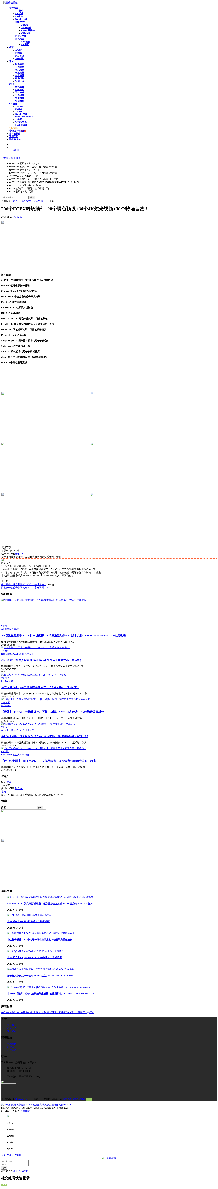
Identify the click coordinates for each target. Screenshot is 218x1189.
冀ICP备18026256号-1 (74, 1099)
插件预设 (13, 8)
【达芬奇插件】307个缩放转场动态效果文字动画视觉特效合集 (39, 939)
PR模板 (19, 53)
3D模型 (19, 119)
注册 (15, 1171)
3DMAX (19, 106)
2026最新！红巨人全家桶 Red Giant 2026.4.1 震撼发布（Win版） (42, 660)
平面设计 (19, 95)
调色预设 (19, 39)
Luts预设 (25, 41)
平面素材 (19, 67)
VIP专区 (5, 626)
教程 (11, 84)
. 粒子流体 (26, 27)
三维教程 (19, 92)
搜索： (4, 807)
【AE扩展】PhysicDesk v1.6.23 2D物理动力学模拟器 (34, 957)
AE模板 (19, 50)
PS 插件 (19, 16)
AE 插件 (19, 10)
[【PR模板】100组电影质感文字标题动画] (29, 915)
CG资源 (13, 103)
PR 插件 (19, 13)
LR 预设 (25, 44)
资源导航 (13, 136)
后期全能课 (15, 158)
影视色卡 (15, 139)
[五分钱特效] (10, 2)
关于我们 (12, 1025)
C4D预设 (25, 33)
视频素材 (19, 64)
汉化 (92, 1012)
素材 (11, 61)
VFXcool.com (21, 1099)
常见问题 (12, 1028)
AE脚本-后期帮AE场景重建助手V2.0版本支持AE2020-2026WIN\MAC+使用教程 (63, 635)
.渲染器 (24, 25)
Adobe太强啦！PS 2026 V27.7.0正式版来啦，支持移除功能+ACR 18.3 (44, 736)
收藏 (3, 791)
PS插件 (25, 754)
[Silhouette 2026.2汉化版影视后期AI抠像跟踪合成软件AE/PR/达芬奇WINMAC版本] (50, 897)
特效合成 (19, 89)
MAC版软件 (21, 125)
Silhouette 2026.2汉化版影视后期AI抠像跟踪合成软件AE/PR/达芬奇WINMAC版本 (50, 903)
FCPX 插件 (20, 36)
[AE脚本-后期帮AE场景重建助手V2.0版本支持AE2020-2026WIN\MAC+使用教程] (109, 612)
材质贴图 (19, 75)
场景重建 (14, 629)
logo (87, 1012)
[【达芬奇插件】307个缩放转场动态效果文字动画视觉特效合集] (41, 933)
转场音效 (6, 705)
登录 (9, 782)
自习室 (14, 133)
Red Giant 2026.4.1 (10, 653)
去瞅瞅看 (25, 1111)
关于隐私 (12, 1031)
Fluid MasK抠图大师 (11, 754)
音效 (10, 681)
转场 (42, 1012)
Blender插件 (21, 19)
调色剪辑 (19, 87)
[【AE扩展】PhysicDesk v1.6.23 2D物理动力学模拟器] (35, 951)
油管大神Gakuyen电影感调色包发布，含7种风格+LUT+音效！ (40, 687)
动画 (83, 1012)
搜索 (32, 197)
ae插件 (4, 1012)
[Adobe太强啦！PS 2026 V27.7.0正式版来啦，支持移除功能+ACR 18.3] (38, 724)
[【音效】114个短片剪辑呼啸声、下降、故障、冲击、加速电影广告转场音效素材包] (45, 699)
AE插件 (5, 650)
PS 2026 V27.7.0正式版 (22, 730)
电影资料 (19, 78)
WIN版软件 (21, 122)
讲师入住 (12, 1047)
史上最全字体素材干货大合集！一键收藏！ (23, 584)
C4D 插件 (20, 22)
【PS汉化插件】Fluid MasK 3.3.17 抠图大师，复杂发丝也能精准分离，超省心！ (51, 760)
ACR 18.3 (6, 730)
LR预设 (72, 1012)
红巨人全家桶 (27, 653)
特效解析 (19, 101)
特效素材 (19, 72)
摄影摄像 (19, 98)
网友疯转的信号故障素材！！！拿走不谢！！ (25, 587)
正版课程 (12, 1050)
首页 (5, 158)
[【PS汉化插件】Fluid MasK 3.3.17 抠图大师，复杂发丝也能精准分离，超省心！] (43, 748)
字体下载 (19, 81)
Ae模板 (12, 1012)
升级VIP (19, 553)
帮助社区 (19, 131)
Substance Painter (24, 117)
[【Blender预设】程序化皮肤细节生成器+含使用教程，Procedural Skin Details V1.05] (50, 987)
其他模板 (19, 58)
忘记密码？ (25, 1171)
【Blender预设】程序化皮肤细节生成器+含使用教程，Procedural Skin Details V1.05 (50, 993)
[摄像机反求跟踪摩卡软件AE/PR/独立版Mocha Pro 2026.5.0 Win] (40, 969)
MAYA (18, 109)
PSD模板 (19, 56)
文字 (78, 1012)
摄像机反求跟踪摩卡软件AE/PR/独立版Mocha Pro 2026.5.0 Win (40, 975)
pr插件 (60, 1012)
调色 (38, 1012)
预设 (54, 1012)
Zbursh (18, 111)
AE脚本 (5, 629)
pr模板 (48, 1012)
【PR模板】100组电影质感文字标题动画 (28, 921)
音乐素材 (19, 70)
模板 (11, 47)
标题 (65, 1012)
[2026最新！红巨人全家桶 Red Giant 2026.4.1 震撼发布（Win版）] (35, 647)
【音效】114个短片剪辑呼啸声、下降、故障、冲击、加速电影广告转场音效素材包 (52, 711)
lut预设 (4, 681)
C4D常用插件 (28, 30)
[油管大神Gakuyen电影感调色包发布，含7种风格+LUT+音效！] (34, 674)
